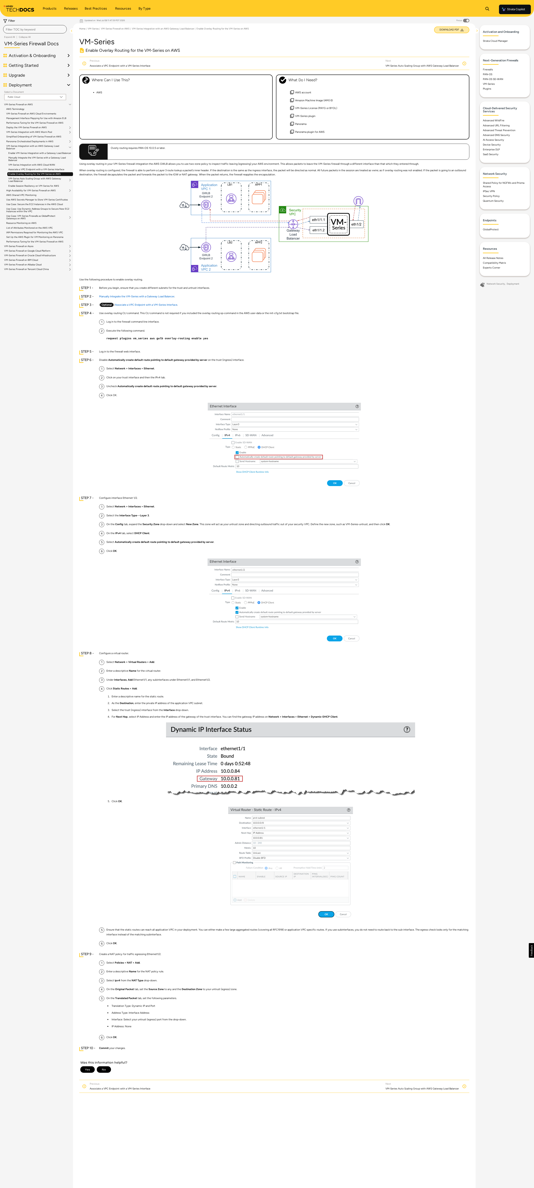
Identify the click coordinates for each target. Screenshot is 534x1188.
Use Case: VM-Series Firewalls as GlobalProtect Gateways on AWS (30, 217)
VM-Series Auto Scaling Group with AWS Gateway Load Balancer (34, 179)
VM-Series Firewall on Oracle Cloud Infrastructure (30, 255)
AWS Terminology (15, 109)
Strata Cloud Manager (495, 40)
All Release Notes (493, 258)
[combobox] (35, 29)
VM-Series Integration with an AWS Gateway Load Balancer (32, 147)
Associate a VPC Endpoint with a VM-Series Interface (36, 169)
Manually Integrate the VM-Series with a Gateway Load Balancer (37, 159)
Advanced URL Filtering (496, 125)
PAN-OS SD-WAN (493, 79)
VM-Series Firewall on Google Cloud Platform (27, 251)
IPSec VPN (489, 191)
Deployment (513, 283)
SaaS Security (490, 154)
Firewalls (488, 69)
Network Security (496, 283)
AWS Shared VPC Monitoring (21, 195)
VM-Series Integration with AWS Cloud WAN (31, 164)
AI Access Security (493, 139)
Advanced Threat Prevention (499, 130)
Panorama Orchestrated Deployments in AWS (29, 141)
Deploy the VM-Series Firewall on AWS (26, 127)
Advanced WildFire (493, 120)
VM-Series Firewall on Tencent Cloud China (26, 269)
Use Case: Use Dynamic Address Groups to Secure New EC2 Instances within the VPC (37, 210)
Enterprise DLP (491, 149)
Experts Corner (491, 267)
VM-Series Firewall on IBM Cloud (21, 260)
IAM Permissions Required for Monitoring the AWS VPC (34, 232)
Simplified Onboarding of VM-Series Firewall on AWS (33, 136)
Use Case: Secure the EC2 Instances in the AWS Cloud (34, 204)
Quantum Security (493, 200)
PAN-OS (487, 74)
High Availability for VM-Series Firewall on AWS (31, 190)
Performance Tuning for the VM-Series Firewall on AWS (34, 123)
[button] (531, 950)
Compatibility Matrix (494, 262)
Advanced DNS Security (496, 135)
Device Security (492, 144)
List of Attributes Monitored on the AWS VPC (29, 228)
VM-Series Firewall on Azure (18, 246)
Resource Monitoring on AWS (21, 223)
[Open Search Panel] (487, 9)
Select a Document (14, 92)
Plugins (487, 88)
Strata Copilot (516, 9)
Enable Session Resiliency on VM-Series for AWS (33, 186)
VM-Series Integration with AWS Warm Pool (29, 132)
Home (82, 28)
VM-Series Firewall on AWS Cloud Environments (31, 113)
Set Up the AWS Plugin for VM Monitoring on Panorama (34, 237)
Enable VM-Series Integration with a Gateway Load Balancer (39, 153)
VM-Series (93, 28)
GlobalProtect (491, 229)
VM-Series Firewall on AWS (18, 104)
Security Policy (491, 196)
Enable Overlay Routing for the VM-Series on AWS (34, 174)
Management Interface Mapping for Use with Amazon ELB (36, 118)
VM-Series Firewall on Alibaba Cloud (23, 264)
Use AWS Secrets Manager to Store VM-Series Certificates (37, 199)
